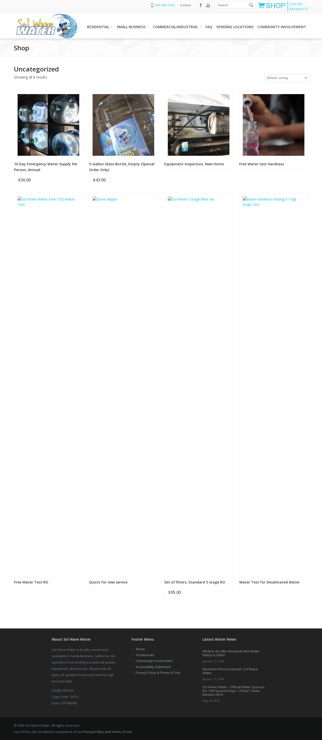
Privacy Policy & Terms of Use (158, 672)
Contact (185, 5)
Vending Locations (234, 26)
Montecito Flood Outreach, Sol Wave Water (230, 671)
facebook (201, 5)
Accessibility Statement (153, 667)
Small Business (131, 26)
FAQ (209, 26)
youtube (208, 5)
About (140, 649)
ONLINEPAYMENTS (298, 6)
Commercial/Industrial (175, 26)
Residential (98, 26)
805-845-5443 (165, 5)
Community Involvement (281, 26)
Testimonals (145, 655)
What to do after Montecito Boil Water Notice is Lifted (231, 653)
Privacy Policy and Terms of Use (107, 731)
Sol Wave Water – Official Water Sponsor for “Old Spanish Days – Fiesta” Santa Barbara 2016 (234, 691)
